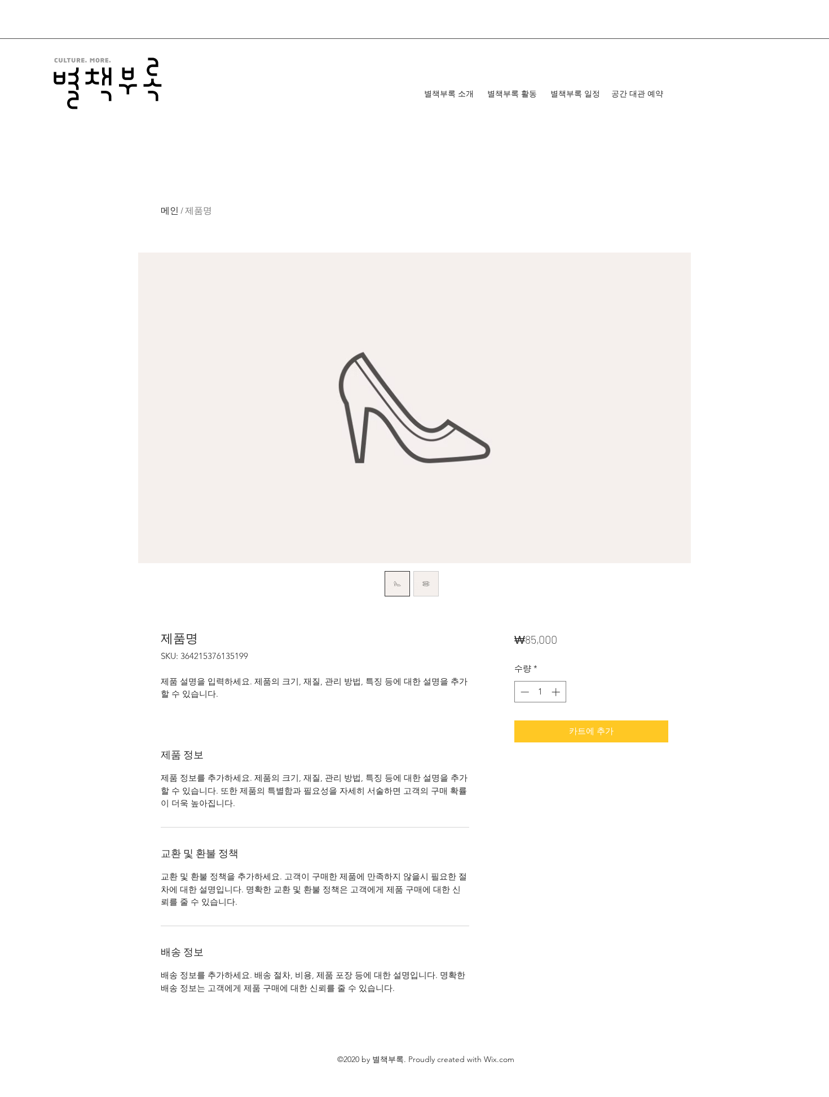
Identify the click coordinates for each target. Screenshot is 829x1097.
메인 (170, 210)
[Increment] (557, 692)
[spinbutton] (540, 692)
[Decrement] (523, 692)
